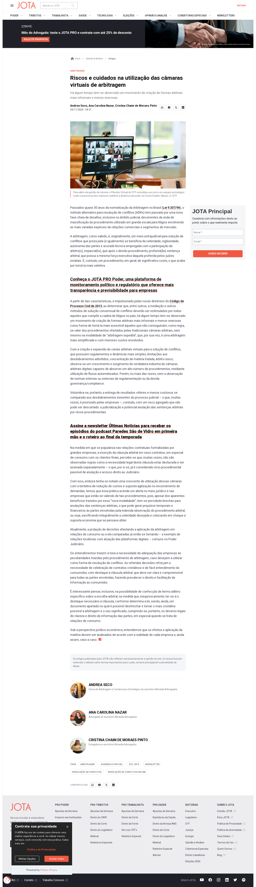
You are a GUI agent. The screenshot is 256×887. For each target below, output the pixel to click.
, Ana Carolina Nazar (100, 105)
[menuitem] (17, 15)
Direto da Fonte (130, 823)
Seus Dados (223, 836)
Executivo (190, 811)
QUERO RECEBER (218, 253)
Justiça (189, 830)
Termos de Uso (225, 842)
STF (187, 823)
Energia (189, 836)
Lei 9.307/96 (171, 207)
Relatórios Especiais (101, 842)
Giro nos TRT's (129, 830)
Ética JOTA (223, 817)
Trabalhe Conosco (53, 880)
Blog (219, 855)
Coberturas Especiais (196, 848)
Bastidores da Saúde (164, 817)
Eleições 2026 (192, 861)
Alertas (157, 855)
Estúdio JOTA (224, 811)
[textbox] (56, 6)
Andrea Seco (78, 105)
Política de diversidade (229, 830)
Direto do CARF (98, 817)
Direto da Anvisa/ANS (165, 823)
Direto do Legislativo (101, 830)
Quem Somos (224, 848)
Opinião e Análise (194, 842)
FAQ (12, 880)
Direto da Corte (98, 823)
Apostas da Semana (66, 811)
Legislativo (191, 817)
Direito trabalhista (195, 855)
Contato (29, 880)
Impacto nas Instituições (68, 817)
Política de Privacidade (229, 823)
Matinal (94, 836)
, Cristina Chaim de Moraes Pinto (135, 105)
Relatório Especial (131, 836)
